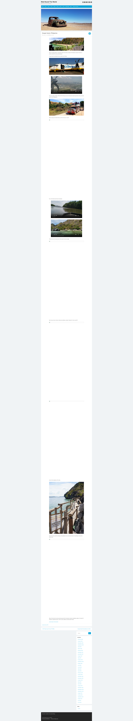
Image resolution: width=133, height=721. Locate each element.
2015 (57, 6)
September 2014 (80, 689)
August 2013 (80, 693)
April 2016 (79, 670)
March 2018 (80, 648)
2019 (45, 6)
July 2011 (79, 700)
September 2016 (80, 661)
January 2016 (80, 674)
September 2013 (80, 691)
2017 (51, 6)
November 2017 (80, 654)
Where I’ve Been (75, 6)
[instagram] (86, 2)
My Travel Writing (52, 713)
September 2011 (80, 696)
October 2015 (80, 680)
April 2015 (79, 683)
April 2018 (79, 646)
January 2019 (80, 641)
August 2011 (80, 698)
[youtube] (88, 2)
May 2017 (79, 657)
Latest (43, 6)
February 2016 (80, 672)
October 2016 (80, 659)
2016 (54, 6)
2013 (60, 6)
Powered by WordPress (46, 718)
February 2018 (80, 650)
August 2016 (80, 663)
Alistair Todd (51, 35)
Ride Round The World (49, 2)
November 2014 (80, 687)
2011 (63, 6)
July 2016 (79, 665)
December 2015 (80, 676)
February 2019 (80, 639)
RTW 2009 (67, 6)
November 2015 (80, 678)
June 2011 (79, 702)
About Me (43, 713)
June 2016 (80, 667)
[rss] (91, 2)
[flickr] (89, 2)
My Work (47, 713)
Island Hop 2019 (45, 624)
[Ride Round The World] (66, 19)
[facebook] (83, 2)
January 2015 (80, 685)
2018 (48, 6)
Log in (79, 708)
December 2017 (80, 652)
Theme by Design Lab (54, 718)
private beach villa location (53, 621)
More (71, 6)
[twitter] (84, 2)
